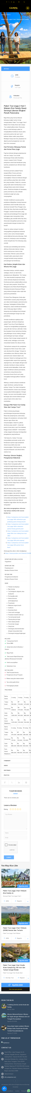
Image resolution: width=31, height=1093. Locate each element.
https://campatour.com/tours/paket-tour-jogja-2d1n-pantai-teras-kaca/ (18, 545)
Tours (8, 14)
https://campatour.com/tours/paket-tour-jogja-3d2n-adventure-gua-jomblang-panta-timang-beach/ (18, 519)
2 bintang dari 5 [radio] (13, 809)
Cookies (17, 1091)
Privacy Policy (24, 1091)
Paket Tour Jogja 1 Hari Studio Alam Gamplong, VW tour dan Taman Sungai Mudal (14, 967)
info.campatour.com (10, 1077)
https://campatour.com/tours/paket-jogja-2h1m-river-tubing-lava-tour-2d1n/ (18, 533)
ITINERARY (7, 760)
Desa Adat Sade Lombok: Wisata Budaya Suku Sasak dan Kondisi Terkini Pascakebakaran (18, 1028)
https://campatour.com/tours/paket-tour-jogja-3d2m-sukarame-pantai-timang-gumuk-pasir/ (18, 526)
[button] (4, 1088)
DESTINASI (7, 770)
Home (3, 14)
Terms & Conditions (8, 1091)
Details (6, 69)
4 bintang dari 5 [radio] (18, 809)
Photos (6, 775)
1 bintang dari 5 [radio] (11, 809)
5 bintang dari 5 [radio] (20, 809)
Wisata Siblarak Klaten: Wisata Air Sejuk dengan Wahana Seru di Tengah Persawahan (18, 1016)
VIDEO (6, 765)
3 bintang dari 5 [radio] (15, 809)
